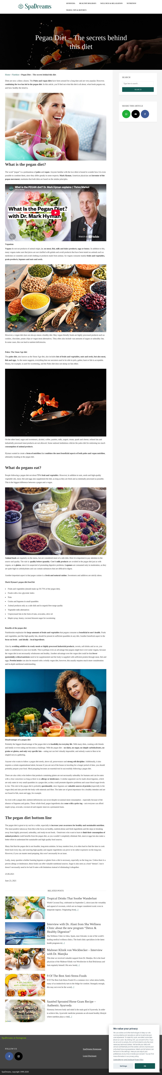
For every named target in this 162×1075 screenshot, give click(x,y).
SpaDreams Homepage (92, 1049)
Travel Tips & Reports (76, 10)
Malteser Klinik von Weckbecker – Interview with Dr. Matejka (74, 951)
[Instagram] (18, 1056)
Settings (123, 1066)
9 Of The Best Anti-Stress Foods (67, 975)
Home (7, 75)
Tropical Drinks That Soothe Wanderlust (72, 898)
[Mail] (135, 114)
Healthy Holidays (87, 3)
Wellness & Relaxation (111, 3)
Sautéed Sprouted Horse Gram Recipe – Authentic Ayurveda (71, 1003)
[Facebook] (145, 114)
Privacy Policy (139, 1060)
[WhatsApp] (126, 114)
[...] (76, 910)
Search (138, 89)
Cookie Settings (118, 1060)
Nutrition (131, 3)
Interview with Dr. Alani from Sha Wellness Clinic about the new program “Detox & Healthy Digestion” (74, 927)
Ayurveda (70, 3)
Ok (145, 1066)
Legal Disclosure (89, 1056)
